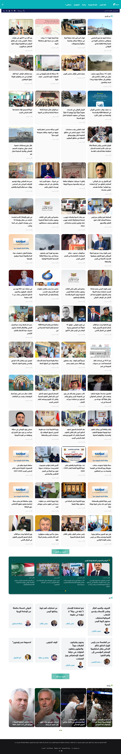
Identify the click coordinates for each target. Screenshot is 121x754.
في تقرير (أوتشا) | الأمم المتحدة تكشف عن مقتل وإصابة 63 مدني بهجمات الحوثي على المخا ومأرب (22, 221)
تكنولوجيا (77, 4)
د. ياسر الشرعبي (96, 661)
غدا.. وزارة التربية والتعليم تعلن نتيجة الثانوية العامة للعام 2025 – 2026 (74, 468)
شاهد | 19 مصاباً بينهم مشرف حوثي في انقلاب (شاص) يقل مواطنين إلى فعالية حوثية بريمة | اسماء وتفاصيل (100, 77)
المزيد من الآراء (60, 676)
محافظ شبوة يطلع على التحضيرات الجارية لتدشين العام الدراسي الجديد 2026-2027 (22, 468)
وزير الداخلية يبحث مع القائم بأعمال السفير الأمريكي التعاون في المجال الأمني (22, 536)
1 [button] (65, 590)
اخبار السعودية (92, 4)
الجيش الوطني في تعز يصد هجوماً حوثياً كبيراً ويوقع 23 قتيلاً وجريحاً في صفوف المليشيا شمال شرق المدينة (74, 113)
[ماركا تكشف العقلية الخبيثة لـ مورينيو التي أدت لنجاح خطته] (21, 707)
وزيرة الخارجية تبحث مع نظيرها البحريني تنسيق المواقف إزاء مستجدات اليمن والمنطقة (48, 432)
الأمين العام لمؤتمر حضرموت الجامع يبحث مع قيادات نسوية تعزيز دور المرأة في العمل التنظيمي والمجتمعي (48, 469)
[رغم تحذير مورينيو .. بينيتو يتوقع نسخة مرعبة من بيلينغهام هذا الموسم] (99, 707)
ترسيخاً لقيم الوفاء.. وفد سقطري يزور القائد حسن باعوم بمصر (74, 362)
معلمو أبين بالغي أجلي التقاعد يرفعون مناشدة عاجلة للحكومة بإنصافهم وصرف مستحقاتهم (48, 219)
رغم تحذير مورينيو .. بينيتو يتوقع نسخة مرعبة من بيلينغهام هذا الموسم (101, 722)
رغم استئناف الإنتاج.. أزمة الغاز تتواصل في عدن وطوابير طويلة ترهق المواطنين (22, 76)
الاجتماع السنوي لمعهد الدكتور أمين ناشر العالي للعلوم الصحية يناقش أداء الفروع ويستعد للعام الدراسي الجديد (48, 397)
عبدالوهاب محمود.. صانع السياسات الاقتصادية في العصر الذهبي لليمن (74, 255)
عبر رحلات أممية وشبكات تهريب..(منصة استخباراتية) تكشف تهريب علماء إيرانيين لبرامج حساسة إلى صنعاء (74, 221)
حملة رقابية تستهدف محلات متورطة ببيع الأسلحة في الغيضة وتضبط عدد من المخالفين (100, 468)
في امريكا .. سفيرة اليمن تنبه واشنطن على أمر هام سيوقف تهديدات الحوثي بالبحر (48, 184)
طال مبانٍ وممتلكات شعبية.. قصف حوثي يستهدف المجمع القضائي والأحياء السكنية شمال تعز (22, 149)
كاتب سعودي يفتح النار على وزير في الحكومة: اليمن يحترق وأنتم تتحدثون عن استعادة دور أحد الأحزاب (74, 397)
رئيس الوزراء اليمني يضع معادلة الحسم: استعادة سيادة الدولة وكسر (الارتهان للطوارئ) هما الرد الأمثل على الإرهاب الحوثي (100, 293)
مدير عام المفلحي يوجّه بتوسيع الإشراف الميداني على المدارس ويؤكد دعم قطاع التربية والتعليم (21, 184)
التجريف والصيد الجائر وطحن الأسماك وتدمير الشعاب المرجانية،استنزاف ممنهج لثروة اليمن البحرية (100, 616)
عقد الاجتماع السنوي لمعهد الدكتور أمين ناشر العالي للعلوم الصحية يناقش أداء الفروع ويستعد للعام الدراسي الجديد (74, 433)
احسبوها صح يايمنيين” (21, 642)
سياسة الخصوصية (66, 748)
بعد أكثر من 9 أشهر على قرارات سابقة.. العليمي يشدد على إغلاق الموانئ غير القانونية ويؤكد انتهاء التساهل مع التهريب (21, 42)
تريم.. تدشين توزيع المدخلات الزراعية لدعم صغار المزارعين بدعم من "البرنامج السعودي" (48, 582)
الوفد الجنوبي (51, 642)
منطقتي (68, 4)
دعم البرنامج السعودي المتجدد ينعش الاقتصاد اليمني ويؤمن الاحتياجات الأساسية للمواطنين (24, 582)
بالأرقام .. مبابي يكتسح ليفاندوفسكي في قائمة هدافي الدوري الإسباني (74, 722)
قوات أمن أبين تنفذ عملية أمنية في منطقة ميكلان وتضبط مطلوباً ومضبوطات (74, 40)
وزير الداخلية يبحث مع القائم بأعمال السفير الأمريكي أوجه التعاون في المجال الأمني (102, 327)
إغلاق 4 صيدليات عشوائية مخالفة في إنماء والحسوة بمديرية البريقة (74, 182)
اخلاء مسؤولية (57, 748)
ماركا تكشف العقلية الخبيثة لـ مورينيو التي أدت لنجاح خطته (22, 723)
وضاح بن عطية (44, 657)
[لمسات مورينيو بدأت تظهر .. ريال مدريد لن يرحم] (47, 707)
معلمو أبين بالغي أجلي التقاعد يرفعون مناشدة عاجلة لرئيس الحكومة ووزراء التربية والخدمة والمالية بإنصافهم (75, 293)
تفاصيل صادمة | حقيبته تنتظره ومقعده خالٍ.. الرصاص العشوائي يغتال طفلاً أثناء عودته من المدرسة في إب (100, 397)
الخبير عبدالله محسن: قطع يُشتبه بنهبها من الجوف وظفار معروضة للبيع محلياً (47, 132)
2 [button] (59, 730)
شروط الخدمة (50, 748)
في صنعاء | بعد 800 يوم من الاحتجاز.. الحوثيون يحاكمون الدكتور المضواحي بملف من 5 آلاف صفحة (22, 293)
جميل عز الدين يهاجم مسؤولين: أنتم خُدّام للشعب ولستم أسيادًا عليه (48, 536)
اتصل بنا (43, 748)
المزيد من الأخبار (60, 551)
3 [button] (62, 590)
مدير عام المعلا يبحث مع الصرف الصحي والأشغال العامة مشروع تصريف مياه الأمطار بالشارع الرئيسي (21, 328)
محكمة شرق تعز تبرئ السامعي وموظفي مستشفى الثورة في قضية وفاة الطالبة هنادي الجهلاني (101, 42)
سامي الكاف (70, 623)
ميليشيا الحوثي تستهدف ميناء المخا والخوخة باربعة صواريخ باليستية (22, 255)
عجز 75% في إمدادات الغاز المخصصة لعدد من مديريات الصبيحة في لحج (102, 363)
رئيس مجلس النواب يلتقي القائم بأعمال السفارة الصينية (74, 535)
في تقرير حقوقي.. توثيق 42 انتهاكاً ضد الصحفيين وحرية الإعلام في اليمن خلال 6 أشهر (75, 327)
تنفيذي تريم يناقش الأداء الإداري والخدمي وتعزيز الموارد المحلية (21, 362)
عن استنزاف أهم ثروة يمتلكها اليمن (48, 609)
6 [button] (58, 590)
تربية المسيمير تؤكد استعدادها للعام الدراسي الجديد (22, 111)
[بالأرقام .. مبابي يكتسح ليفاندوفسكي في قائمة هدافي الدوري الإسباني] (73, 707)
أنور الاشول (17, 657)
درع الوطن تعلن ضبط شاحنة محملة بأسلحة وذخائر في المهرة (48, 111)
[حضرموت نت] (116, 4)
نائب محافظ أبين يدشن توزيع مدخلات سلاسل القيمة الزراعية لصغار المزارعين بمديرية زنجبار (74, 582)
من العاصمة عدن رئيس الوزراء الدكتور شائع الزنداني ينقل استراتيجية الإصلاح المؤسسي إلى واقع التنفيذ (100, 648)
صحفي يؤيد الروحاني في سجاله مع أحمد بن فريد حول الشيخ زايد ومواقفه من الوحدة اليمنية (21, 432)
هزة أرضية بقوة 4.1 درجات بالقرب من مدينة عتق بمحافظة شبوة (48, 40)
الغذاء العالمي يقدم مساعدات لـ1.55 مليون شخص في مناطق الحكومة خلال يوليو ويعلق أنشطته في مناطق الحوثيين (74, 133)
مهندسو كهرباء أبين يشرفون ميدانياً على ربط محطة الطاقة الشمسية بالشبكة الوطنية (48, 255)
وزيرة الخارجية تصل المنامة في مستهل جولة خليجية (75, 502)
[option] (98, 575)
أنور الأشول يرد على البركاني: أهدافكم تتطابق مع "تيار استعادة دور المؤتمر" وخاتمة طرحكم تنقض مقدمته (100, 185)
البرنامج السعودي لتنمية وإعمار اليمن (96, 560)
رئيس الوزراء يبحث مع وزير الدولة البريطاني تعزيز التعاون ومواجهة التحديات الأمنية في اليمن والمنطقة (100, 257)
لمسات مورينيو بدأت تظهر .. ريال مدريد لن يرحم (49, 723)
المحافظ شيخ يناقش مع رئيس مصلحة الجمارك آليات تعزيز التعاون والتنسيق (101, 219)
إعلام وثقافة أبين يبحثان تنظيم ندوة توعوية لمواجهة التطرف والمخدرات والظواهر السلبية (101, 432)
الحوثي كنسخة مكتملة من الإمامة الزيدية (22, 609)
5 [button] (59, 590)
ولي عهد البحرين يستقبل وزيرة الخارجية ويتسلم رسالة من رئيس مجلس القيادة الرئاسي (100, 536)
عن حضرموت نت (75, 748)
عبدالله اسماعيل (17, 623)
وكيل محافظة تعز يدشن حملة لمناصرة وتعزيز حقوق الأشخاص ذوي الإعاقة (22, 503)
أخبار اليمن (103, 4)
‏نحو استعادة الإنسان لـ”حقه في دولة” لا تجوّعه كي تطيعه (75, 611)
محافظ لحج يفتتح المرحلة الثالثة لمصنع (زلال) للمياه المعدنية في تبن (48, 327)
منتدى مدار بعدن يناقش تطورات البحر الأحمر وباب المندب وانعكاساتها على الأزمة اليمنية (47, 291)
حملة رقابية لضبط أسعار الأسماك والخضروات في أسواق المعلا (47, 362)
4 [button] (61, 590)
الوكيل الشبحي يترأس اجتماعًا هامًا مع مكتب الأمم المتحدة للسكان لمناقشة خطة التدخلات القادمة (100, 148)
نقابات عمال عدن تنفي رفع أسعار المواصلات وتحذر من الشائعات (21, 395)
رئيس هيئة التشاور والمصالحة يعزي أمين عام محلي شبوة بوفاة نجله (100, 503)
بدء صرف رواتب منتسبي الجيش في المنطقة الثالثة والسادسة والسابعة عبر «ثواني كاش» (100, 112)
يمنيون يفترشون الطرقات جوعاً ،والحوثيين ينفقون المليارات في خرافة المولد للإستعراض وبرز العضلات (74, 650)
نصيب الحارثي (96, 631)
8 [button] (55, 590)
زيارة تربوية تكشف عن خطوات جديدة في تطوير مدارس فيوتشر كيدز (47, 503)
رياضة (84, 4)
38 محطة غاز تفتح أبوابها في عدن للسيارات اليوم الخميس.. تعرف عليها (47, 76)
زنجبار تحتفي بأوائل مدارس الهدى (74, 73)
